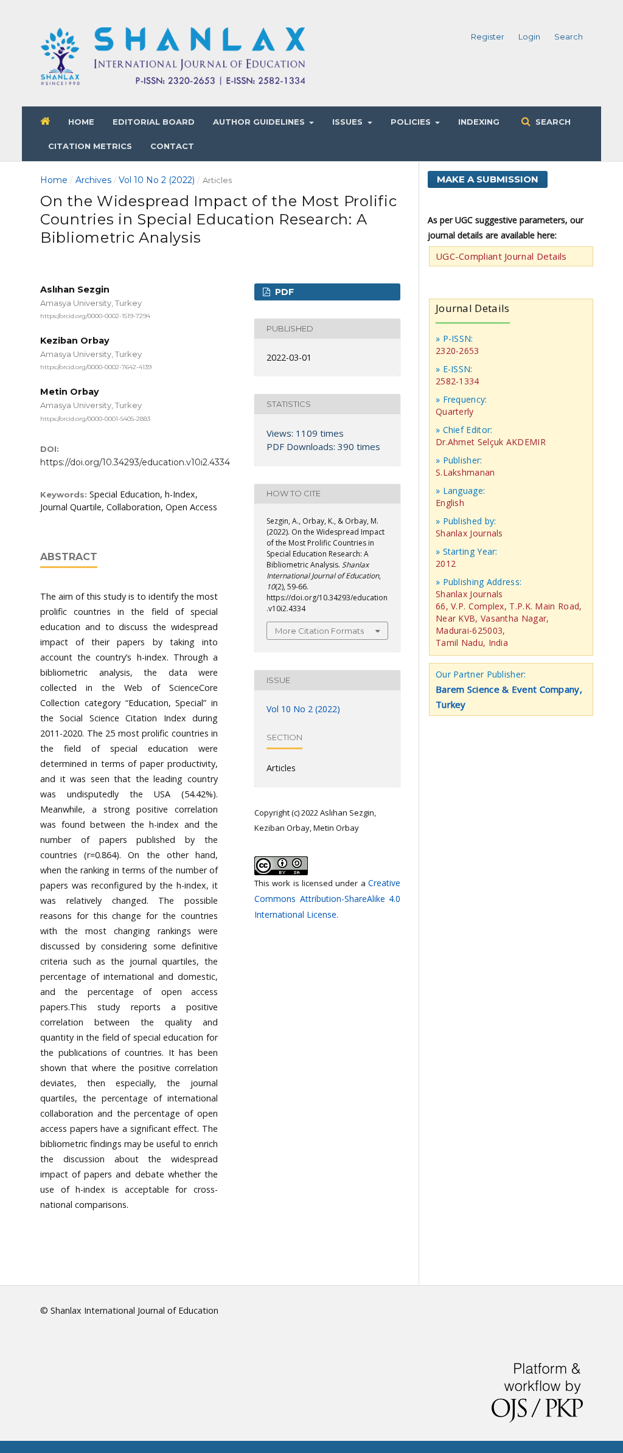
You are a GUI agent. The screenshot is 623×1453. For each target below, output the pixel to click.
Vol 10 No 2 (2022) (157, 180)
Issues (348, 122)
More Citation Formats (319, 631)
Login (529, 36)
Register (487, 36)
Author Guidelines (260, 122)
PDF (283, 291)
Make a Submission (487, 179)
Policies (412, 122)
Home (81, 122)
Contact (172, 146)
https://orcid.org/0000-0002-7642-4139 (95, 367)
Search (552, 122)
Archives (93, 180)
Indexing (478, 122)
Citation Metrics (90, 146)
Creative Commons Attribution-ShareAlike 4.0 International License (327, 898)
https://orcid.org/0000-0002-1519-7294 (95, 316)
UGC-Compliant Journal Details (501, 256)
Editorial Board (154, 122)
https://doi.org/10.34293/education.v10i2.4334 (135, 462)
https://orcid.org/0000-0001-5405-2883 (95, 418)
